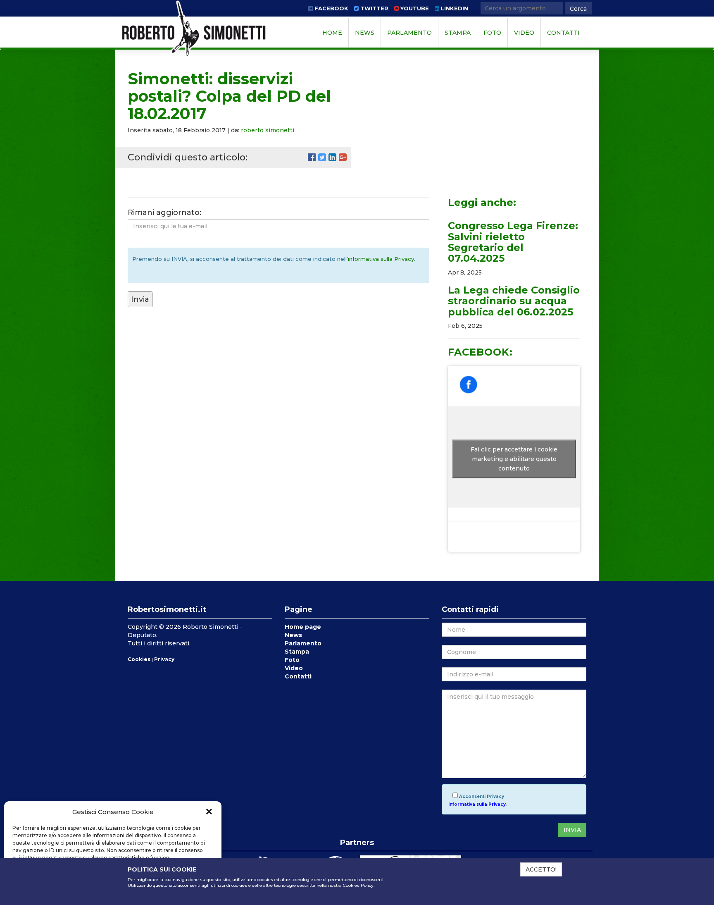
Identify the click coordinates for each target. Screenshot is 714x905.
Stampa (458, 32)
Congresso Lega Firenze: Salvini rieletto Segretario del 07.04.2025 (513, 242)
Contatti (563, 32)
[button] (209, 811)
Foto (492, 32)
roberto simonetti (267, 130)
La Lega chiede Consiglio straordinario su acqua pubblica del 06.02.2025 (514, 301)
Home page (303, 626)
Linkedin (453, 8)
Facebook (330, 8)
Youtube (414, 8)
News (364, 32)
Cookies (139, 659)
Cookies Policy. (358, 885)
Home (332, 32)
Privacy (164, 659)
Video (524, 32)
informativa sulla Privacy (381, 259)
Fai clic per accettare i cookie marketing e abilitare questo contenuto (514, 459)
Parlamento (409, 32)
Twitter (373, 8)
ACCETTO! (541, 869)
